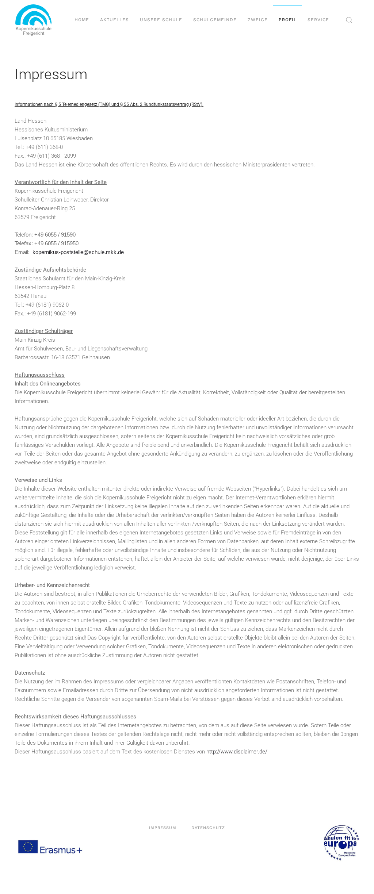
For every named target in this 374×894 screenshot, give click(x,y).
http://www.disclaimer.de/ (236, 751)
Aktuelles (114, 19)
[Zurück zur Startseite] (36, 20)
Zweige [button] (258, 19)
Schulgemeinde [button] (215, 19)
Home (82, 19)
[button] (349, 20)
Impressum (162, 827)
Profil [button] (288, 19)
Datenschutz (208, 827)
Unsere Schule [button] (161, 19)
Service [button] (318, 19)
